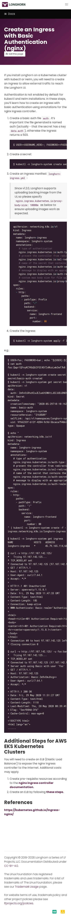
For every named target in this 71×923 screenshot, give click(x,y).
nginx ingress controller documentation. (31, 785)
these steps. (55, 792)
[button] (66, 4)
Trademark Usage (27, 887)
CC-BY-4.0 (11, 866)
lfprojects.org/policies (18, 903)
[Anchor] (28, 752)
